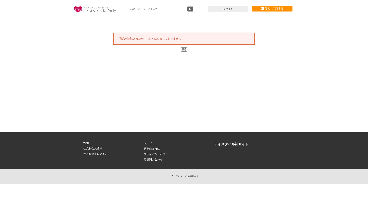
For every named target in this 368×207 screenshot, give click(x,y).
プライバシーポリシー (157, 154)
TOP (86, 143)
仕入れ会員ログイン (95, 153)
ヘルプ (148, 143)
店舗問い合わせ (153, 159)
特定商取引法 (152, 148)
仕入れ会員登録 (92, 148)
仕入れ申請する (273, 8)
